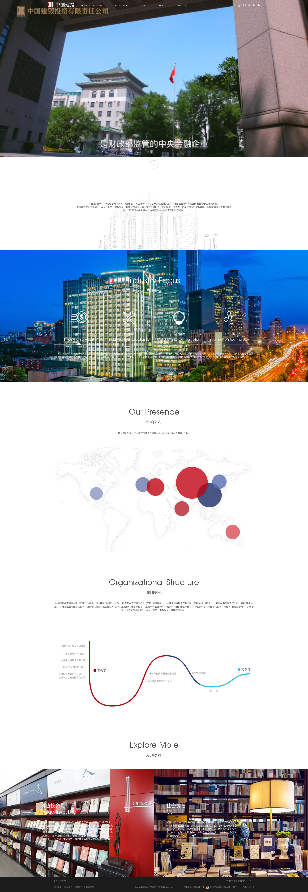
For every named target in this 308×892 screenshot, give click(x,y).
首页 (56, 881)
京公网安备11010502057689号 (223, 887)
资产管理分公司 (199, 673)
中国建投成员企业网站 (235, 881)
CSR (143, 5)
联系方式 (90, 887)
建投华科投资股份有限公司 (162, 673)
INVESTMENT (121, 5)
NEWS (161, 5)
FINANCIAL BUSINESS (91, 5)
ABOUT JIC (183, 5)
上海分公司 (212, 691)
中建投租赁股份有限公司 (73, 660)
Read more (47, 850)
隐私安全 (68, 887)
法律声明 (79, 887)
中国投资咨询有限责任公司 (158, 681)
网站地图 (57, 887)
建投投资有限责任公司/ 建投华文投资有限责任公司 (72, 676)
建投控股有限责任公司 (74, 667)
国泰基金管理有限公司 (74, 654)
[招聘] (235, 5)
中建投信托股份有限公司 (73, 646)
